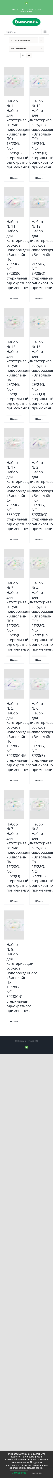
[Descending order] (41, 40)
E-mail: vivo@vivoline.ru (31, 10)
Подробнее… (37, 1473)
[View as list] (29, 55)
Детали (15, 178)
